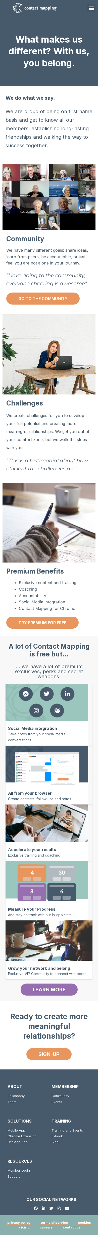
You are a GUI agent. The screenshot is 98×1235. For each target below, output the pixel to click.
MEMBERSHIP (65, 1086)
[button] (91, 8)
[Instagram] (59, 1208)
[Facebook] (36, 1208)
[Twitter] (51, 1208)
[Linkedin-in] (43, 1208)
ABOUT (15, 1086)
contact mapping (40, 8)
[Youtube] (67, 1208)
